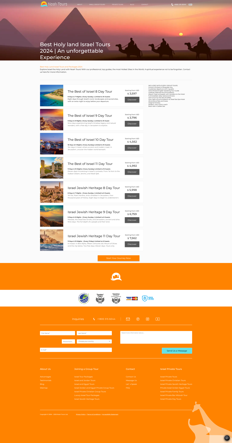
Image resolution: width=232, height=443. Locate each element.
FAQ (128, 388)
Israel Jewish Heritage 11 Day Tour (94, 236)
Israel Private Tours (168, 377)
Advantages (45, 377)
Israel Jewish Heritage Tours (86, 399)
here (45, 72)
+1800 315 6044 (180, 4)
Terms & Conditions (94, 414)
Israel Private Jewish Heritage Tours (176, 384)
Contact (130, 369)
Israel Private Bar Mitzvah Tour (173, 395)
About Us (45, 369)
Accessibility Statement (110, 414)
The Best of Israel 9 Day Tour (90, 116)
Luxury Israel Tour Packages (86, 395)
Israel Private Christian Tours (173, 380)
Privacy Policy (81, 414)
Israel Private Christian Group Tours (90, 391)
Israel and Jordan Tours (84, 380)
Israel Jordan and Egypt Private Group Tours (94, 388)
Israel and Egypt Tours (84, 384)
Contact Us (131, 377)
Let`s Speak (131, 384)
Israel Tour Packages (83, 377)
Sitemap (44, 388)
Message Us (131, 380)
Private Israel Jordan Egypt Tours (175, 388)
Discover (132, 99)
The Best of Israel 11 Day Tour (90, 164)
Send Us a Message (177, 351)
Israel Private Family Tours (172, 391)
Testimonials (45, 380)
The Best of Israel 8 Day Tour (90, 91)
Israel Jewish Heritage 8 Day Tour (94, 188)
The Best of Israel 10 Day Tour (90, 140)
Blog (42, 384)
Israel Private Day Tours (170, 399)
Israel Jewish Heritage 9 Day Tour (94, 212)
